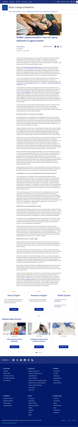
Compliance (56, 412)
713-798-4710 (19, 48)
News (24, 11)
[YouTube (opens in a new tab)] (71, 1)
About (30, 1)
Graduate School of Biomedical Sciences (37, 380)
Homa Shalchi (20, 47)
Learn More (14, 309)
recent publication (26, 92)
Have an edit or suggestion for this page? (9, 422)
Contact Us (56, 398)
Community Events (7, 405)
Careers (55, 403)
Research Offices (57, 382)
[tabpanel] (14, 336)
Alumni (30, 415)
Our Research (57, 371)
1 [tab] (36, 352)
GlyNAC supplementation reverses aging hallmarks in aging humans (42, 11)
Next (74, 335)
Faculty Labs (56, 375)
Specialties (5, 371)
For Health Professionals (9, 378)
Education (12, 1)
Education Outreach (8, 400)
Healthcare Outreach (8, 398)
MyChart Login (6, 373)
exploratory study (30, 279)
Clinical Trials (56, 380)
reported (22, 97)
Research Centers (58, 378)
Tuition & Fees (31, 387)
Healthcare (5, 1)
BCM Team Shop (57, 405)
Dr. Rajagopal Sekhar (31, 83)
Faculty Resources (32, 375)
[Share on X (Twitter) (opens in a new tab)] (61, 46)
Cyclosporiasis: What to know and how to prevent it (39, 340)
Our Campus (31, 398)
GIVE (54, 1)
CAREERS (58, 1)
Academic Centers (32, 403)
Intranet (74, 420)
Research (18, 1)
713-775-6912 (57, 306)
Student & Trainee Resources (35, 373)
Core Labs (56, 373)
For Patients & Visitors (8, 375)
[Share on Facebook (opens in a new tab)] (58, 46)
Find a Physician (7, 380)
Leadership (30, 410)
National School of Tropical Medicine (36, 382)
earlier (37, 131)
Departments (31, 400)
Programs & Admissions (33, 371)
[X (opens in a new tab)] (69, 1)
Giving (29, 412)
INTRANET (63, 1)
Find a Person (57, 400)
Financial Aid (31, 390)
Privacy (69, 420)
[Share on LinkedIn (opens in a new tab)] (55, 46)
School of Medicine (32, 378)
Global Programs (7, 403)
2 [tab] (38, 352)
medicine (45, 83)
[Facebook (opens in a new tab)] (67, 1)
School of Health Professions (35, 385)
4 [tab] (41, 352)
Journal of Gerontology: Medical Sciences (33, 67)
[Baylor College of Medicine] (5, 7)
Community (24, 1)
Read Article (14, 346)
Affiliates (30, 408)
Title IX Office (57, 410)
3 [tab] (40, 352)
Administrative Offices (33, 405)
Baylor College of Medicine (15, 11)
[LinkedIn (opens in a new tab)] (73, 1)
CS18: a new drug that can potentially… (14, 340)
